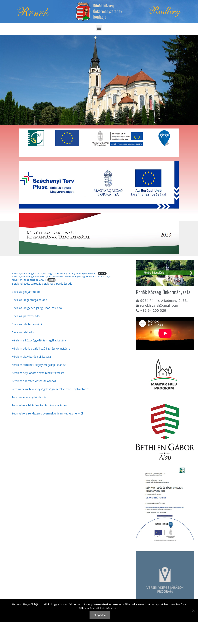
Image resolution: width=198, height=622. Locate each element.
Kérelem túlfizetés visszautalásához (34, 381)
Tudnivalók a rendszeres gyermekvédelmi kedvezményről (47, 413)
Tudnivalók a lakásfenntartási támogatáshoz (39, 405)
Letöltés (102, 273)
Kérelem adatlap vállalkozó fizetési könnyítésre (41, 348)
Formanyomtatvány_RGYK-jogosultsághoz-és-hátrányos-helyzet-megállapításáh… (54, 273)
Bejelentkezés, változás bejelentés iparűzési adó (42, 283)
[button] (99, 28)
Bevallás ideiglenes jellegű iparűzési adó (37, 308)
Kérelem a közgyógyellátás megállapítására (39, 340)
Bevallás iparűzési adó (26, 316)
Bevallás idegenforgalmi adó (29, 300)
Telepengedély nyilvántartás (29, 397)
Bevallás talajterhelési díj (27, 324)
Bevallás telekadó (23, 332)
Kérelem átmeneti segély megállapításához (39, 365)
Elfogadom (100, 615)
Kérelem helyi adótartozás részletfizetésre (38, 373)
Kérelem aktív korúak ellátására (31, 356)
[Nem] (193, 611)
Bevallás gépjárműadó (26, 292)
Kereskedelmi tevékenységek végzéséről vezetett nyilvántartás (51, 389)
